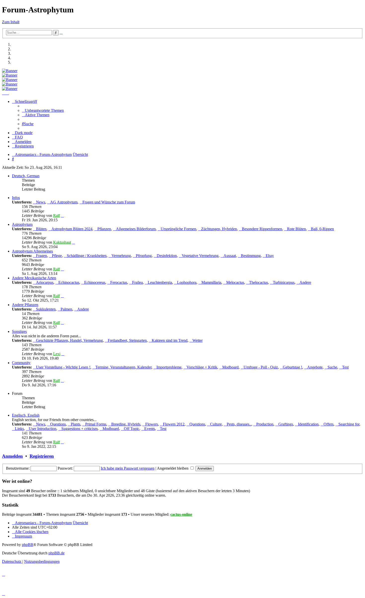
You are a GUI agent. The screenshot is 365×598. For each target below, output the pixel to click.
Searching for (348, 424)
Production (264, 424)
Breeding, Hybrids (125, 424)
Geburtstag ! (292, 367)
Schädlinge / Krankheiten (87, 256)
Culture (216, 424)
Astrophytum (22, 224)
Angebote (315, 367)
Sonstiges (19, 331)
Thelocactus (258, 282)
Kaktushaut (62, 242)
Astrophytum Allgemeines (32, 251)
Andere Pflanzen (25, 305)
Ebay (270, 256)
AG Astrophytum (63, 202)
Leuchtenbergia (160, 282)
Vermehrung (121, 256)
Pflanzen (104, 229)
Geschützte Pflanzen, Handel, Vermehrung (69, 340)
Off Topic (131, 429)
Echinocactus (68, 282)
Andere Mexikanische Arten (34, 278)
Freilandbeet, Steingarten (127, 340)
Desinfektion (167, 256)
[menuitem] (43, 110)
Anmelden (12, 456)
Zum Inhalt (10, 22)
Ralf (56, 215)
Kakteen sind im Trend (169, 340)
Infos (16, 198)
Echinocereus (94, 282)
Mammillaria (211, 282)
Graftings (285, 424)
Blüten (41, 229)
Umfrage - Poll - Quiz (261, 367)
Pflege (57, 256)
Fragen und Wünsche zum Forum (108, 202)
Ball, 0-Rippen (322, 229)
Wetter (197, 340)
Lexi (56, 354)
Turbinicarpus (283, 282)
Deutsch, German (25, 176)
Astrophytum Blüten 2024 (71, 229)
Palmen (66, 309)
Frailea (137, 282)
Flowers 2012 (173, 424)
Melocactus (235, 282)
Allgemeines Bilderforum (136, 229)
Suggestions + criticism (79, 429)
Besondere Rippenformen (262, 229)
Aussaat (229, 256)
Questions (58, 424)
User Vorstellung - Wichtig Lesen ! (63, 367)
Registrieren (42, 456)
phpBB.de (56, 553)
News (40, 202)
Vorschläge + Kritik (201, 367)
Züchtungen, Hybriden (219, 229)
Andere (305, 282)
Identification (308, 424)
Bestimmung (251, 256)
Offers (328, 424)
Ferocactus (118, 282)
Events (149, 429)
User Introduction (42, 429)
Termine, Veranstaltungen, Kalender (123, 367)
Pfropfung (144, 256)
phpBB (27, 544)
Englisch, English (25, 415)
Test (345, 367)
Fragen (41, 256)
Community (21, 363)
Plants (75, 424)
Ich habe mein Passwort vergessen (127, 468)
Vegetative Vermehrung (200, 256)
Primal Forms (95, 424)
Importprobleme (169, 367)
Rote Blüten (296, 229)
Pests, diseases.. (239, 424)
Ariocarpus (44, 282)
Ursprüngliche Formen (178, 229)
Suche (332, 367)
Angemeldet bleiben (173, 468)
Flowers (151, 424)
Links (19, 429)
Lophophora (186, 282)
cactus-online (181, 514)
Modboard (230, 367)
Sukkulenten (46, 309)
